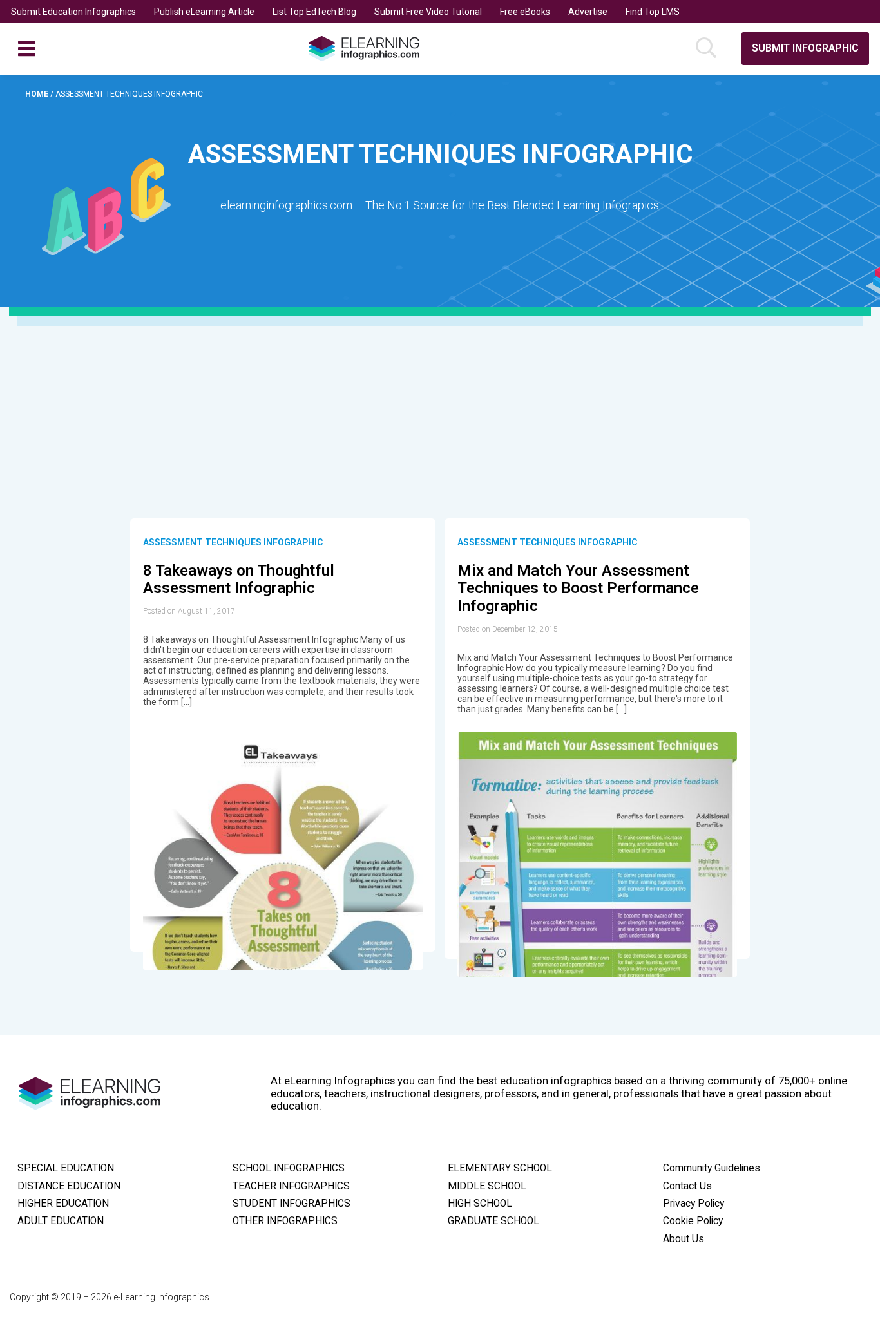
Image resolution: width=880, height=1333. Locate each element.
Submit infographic (805, 48)
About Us (683, 1239)
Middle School (487, 1186)
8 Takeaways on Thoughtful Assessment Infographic (238, 580)
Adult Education (60, 1221)
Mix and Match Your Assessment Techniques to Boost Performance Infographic (578, 588)
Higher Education (63, 1203)
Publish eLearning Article (204, 11)
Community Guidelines (711, 1168)
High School (480, 1203)
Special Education (65, 1168)
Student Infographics (291, 1203)
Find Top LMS (653, 11)
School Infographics (289, 1168)
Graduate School (493, 1221)
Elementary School (500, 1168)
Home (37, 94)
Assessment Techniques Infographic (233, 542)
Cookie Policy (693, 1221)
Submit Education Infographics (73, 11)
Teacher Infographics (291, 1186)
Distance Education (68, 1186)
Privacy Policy (693, 1203)
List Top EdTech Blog (314, 11)
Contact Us (687, 1186)
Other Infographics (285, 1221)
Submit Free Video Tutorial (428, 11)
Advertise (587, 11)
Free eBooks (525, 11)
